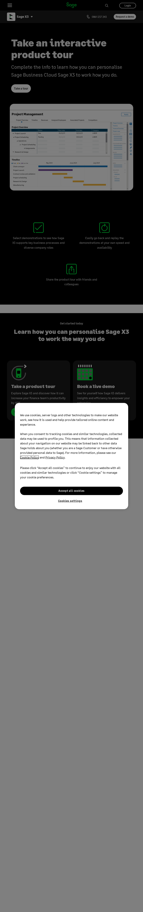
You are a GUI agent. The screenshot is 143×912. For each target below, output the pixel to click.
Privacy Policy (55, 457)
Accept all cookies (71, 490)
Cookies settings (70, 500)
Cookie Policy (29, 457)
